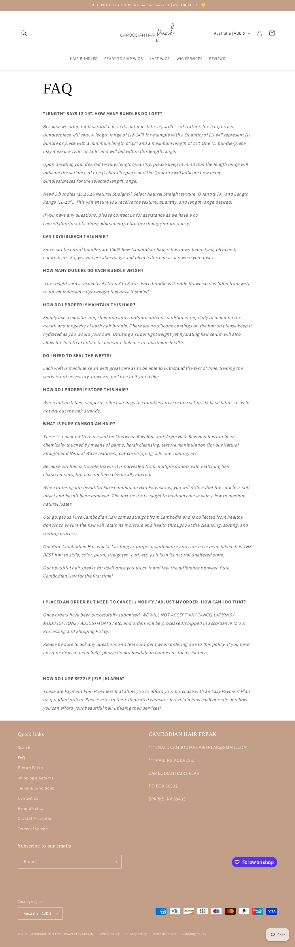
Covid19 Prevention (36, 818)
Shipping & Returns (36, 778)
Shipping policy (194, 934)
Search (24, 747)
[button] (24, 33)
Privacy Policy (30, 767)
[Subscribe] (115, 862)
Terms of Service (33, 828)
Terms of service (164, 934)
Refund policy (109, 934)
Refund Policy (31, 808)
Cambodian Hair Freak (46, 934)
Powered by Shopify (79, 934)
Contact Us (28, 798)
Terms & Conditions (36, 788)
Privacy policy (136, 934)
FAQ (21, 757)
